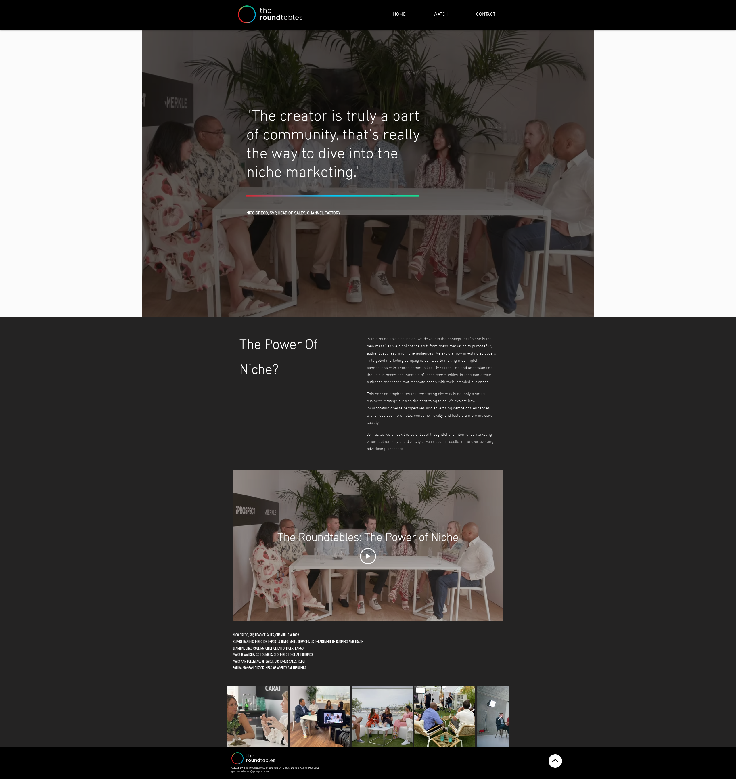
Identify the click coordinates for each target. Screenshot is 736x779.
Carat (286, 767)
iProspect (313, 767)
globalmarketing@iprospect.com (250, 771)
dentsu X (296, 767)
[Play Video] (368, 556)
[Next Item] (499, 716)
